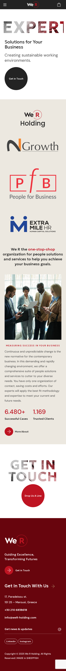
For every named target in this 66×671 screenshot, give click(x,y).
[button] (59, 4)
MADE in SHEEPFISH (27, 658)
